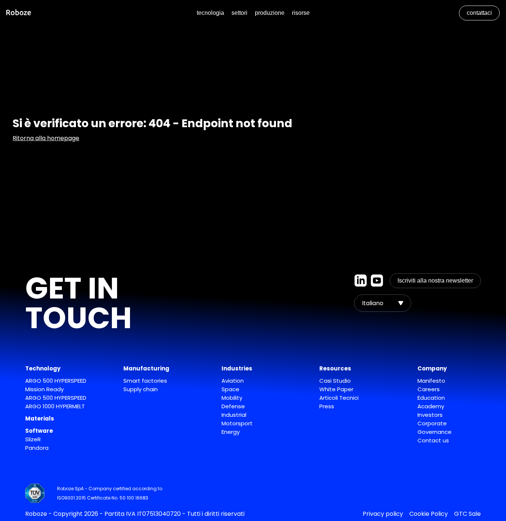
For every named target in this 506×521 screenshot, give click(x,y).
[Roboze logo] (19, 13)
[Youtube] (376, 280)
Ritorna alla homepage (46, 138)
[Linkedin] (360, 280)
